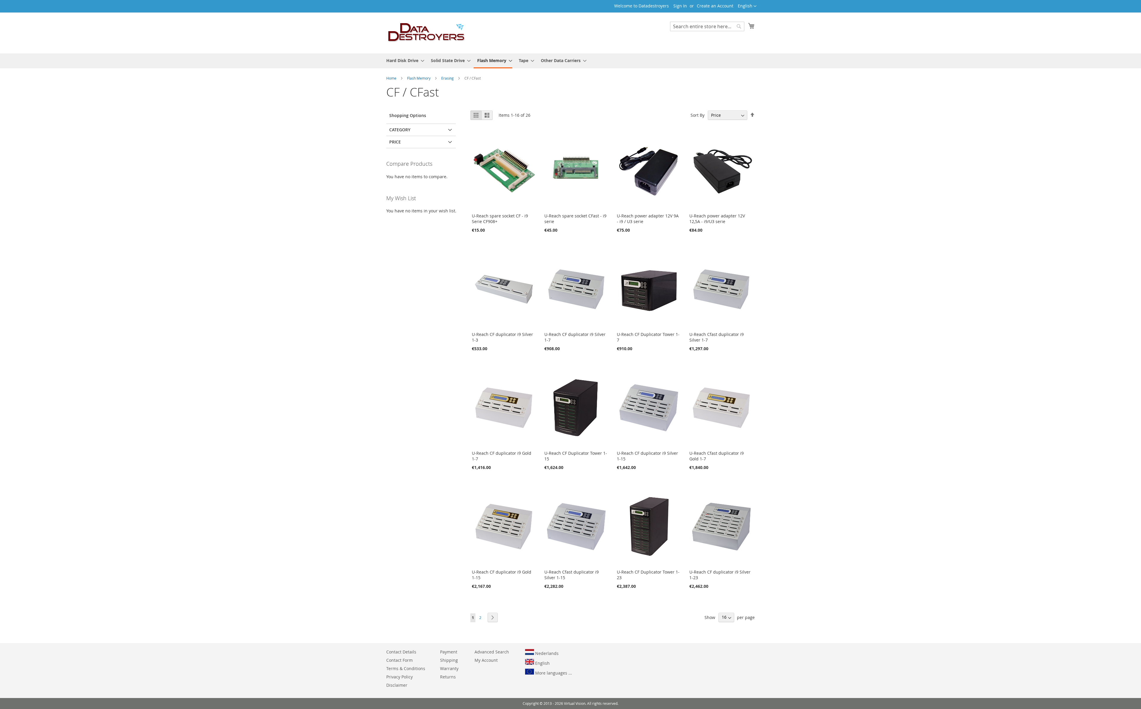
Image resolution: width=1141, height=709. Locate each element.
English (542, 663)
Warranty (449, 668)
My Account (486, 660)
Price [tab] (395, 142)
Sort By (698, 115)
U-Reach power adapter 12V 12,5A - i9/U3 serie (717, 218)
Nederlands (546, 653)
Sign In (680, 6)
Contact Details (401, 652)
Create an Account (715, 6)
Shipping (449, 660)
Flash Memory (419, 78)
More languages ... (553, 673)
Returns (448, 677)
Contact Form (399, 660)
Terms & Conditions (405, 668)
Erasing (448, 78)
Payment (448, 652)
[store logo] (426, 32)
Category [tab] (399, 129)
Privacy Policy (399, 677)
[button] (747, 6)
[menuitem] (403, 60)
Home (391, 78)
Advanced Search (492, 652)
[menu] (570, 60)
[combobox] (707, 26)
